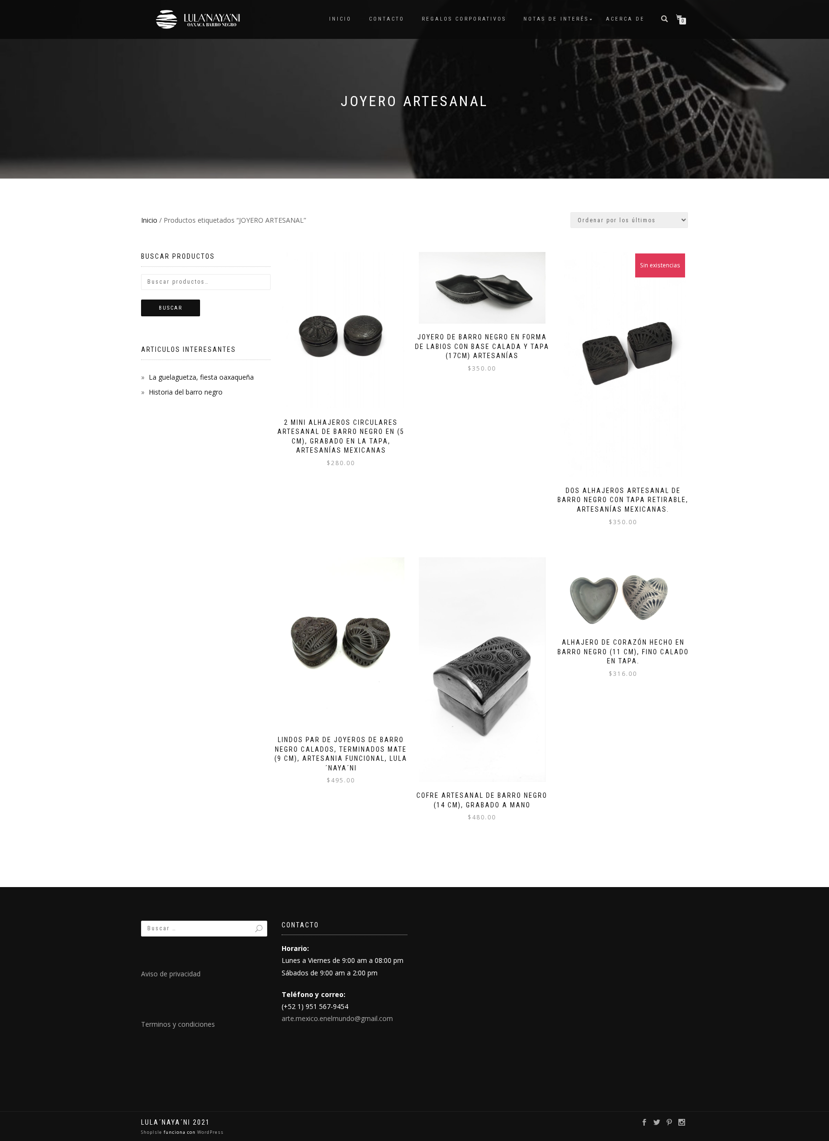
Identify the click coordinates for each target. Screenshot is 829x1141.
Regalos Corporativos (464, 19)
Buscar (170, 308)
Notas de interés (556, 19)
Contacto (386, 19)
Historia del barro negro (186, 391)
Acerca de (625, 19)
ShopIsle (152, 1132)
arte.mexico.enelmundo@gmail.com (337, 1018)
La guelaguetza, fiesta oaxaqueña (201, 377)
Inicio (340, 19)
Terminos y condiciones (178, 1024)
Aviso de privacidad (171, 973)
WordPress (210, 1132)
